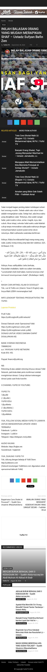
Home (3, 21)
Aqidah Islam (7, 568)
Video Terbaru (13, 662)
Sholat (4, 25)
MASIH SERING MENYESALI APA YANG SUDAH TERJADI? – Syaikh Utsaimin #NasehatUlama (29, 645)
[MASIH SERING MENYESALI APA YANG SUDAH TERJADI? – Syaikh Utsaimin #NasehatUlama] (7, 646)
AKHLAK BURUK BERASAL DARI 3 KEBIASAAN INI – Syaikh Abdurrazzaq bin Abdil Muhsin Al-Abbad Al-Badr (23, 574)
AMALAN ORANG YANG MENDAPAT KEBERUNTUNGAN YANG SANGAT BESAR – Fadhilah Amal (35, 504)
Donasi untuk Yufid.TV (36, 662)
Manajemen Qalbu (22, 612)
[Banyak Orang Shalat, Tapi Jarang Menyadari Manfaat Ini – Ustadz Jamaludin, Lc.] (7, 153)
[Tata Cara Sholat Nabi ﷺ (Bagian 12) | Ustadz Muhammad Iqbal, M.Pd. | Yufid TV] (7, 138)
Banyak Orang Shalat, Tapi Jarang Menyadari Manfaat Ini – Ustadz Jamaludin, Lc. (29, 153)
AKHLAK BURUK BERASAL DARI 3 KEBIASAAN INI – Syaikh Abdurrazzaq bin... (29, 593)
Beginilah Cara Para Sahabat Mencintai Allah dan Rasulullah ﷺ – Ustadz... (30, 632)
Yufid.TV (7, 45)
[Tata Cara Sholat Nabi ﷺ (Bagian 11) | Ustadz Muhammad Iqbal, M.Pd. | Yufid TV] (7, 179)
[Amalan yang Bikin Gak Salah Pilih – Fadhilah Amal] (7, 194)
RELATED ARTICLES (9, 131)
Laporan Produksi (8, 307)
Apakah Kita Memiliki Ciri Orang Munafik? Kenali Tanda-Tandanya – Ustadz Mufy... (30, 607)
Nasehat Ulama (21, 651)
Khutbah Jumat (21, 623)
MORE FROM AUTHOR (28, 131)
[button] (43, 3)
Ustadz (23, 662)
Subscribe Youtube (23, 665)
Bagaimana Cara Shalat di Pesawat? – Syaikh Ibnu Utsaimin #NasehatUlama (11, 502)
